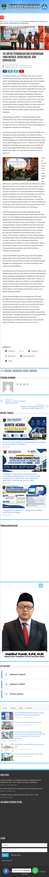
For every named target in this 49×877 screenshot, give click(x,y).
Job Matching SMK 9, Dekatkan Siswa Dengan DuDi (21, 789)
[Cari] (41, 585)
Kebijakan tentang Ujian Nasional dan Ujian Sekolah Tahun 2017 (32, 406)
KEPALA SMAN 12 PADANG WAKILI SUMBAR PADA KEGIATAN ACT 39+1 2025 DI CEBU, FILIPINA (20, 781)
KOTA (25, 371)
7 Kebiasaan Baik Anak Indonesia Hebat (28, 722)
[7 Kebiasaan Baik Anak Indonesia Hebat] (7, 725)
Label (21, 708)
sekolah (33, 371)
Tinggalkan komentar (11, 67)
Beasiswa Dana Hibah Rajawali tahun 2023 (29, 754)
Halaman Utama (14, 21)
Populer (4, 708)
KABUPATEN (17, 371)
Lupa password (7, 860)
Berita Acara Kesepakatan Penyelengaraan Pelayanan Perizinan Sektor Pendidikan (24, 443)
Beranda (5, 21)
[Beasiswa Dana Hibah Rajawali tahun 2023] (7, 757)
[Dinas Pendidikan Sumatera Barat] (24, 6)
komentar (29, 708)
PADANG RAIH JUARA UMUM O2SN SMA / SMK (19, 795)
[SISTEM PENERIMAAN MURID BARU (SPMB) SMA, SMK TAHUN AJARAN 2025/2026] (7, 716)
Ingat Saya (16, 855)
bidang (8, 371)
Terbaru (13, 708)
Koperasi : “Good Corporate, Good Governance (15, 401)
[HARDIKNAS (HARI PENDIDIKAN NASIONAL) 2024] (7, 747)
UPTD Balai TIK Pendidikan (23, 65)
